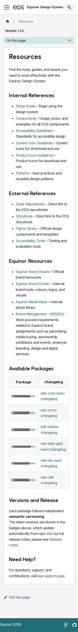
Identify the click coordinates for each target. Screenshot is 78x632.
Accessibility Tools (30, 241)
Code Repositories (30, 204)
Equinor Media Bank (31, 302)
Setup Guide (25, 106)
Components (26, 118)
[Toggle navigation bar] (6, 7)
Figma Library (26, 228)
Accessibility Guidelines (34, 130)
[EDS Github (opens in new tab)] (74, 625)
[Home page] (7, 21)
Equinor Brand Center (32, 284)
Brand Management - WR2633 (40, 314)
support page (54, 576)
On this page (16, 40)
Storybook (24, 216)
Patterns (22, 173)
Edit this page (19, 597)
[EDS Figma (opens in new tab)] (65, 625)
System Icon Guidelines (34, 143)
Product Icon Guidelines (34, 155)
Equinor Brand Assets (33, 271)
